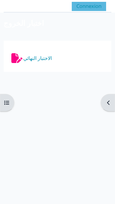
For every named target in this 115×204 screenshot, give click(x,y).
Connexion (89, 5)
